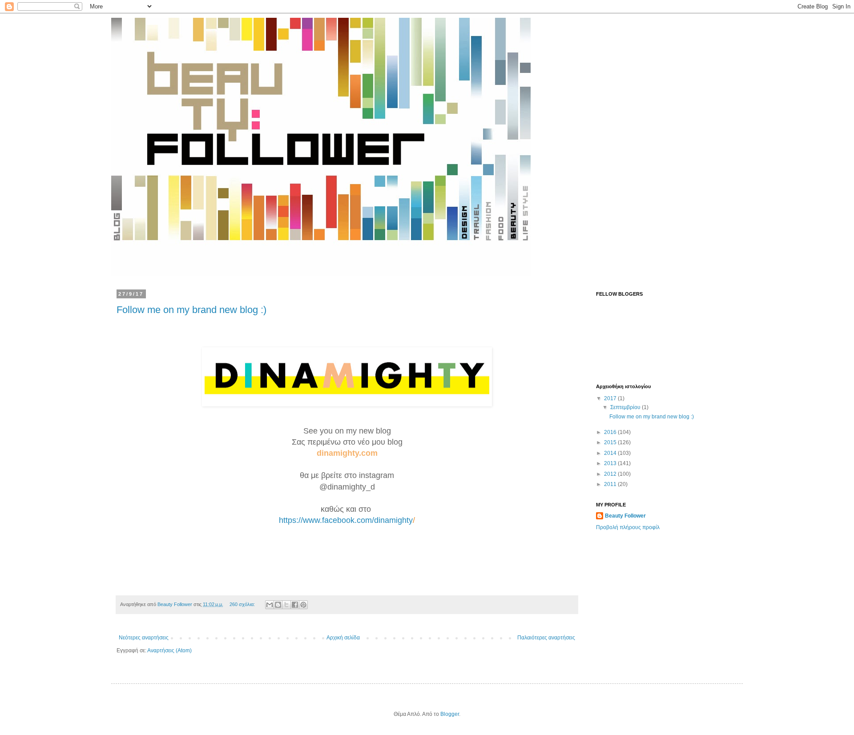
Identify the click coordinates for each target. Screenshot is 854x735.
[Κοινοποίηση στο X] (286, 604)
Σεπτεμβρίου (626, 407)
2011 (611, 484)
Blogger (449, 714)
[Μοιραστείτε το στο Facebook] (294, 604)
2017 (611, 398)
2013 (611, 463)
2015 (611, 442)
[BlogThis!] (278, 604)
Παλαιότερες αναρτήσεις (546, 638)
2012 (611, 474)
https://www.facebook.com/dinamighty (346, 520)
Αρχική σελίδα (343, 638)
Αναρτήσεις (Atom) (169, 650)
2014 (611, 453)
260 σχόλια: (243, 604)
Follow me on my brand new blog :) (191, 309)
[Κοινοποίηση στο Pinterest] (303, 604)
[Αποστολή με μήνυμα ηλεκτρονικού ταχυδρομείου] (269, 604)
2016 (611, 432)
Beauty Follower (625, 516)
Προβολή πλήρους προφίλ (628, 527)
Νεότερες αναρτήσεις (144, 638)
